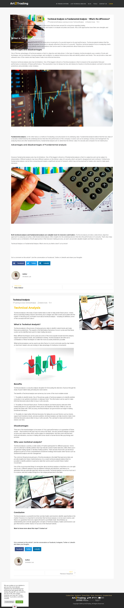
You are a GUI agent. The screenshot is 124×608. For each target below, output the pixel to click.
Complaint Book (107, 595)
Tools (95, 3)
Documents (98, 595)
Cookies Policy (69, 595)
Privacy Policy (85, 595)
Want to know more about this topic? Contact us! (30, 528)
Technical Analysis (78, 22)
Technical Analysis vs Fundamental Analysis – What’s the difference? (78, 19)
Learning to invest (68, 22)
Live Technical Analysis (78, 3)
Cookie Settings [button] (9, 602)
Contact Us (103, 3)
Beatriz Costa (91, 22)
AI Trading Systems (62, 3)
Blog (89, 3)
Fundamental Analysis (55, 22)
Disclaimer (77, 595)
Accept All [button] (19, 602)
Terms (92, 595)
